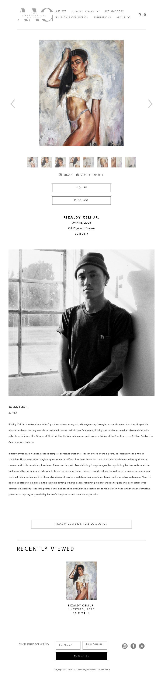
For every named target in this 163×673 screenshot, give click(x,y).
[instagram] (125, 646)
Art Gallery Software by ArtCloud (92, 670)
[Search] (140, 14)
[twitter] (142, 646)
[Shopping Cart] (145, 14)
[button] (85, 12)
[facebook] (133, 646)
